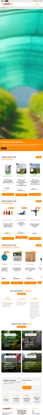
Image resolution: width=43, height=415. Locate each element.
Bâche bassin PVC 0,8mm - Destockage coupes (35, 181)
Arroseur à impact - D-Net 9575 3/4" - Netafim (21, 225)
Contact (36, 1)
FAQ (41, 1)
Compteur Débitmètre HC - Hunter (8, 224)
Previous (1, 73)
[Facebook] (2, 1)
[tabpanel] (21, 72)
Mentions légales (36, 413)
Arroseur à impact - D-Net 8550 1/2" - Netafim (35, 225)
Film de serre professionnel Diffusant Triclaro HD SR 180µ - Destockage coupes (8, 182)
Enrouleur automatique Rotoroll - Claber (35, 269)
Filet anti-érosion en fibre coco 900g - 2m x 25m (8, 269)
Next (41, 73)
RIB (33, 410)
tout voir (38, 157)
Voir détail (8, 194)
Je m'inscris (26, 387)
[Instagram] (4, 1)
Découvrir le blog (21, 326)
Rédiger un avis (21, 293)
